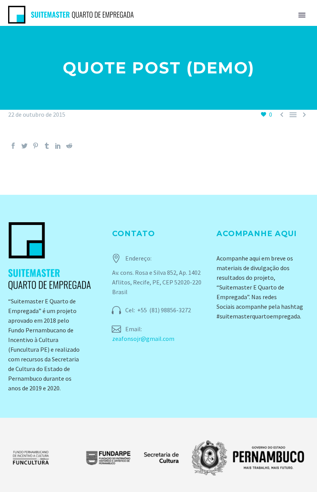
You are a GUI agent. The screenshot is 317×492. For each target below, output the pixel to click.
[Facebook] (13, 146)
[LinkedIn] (58, 146)
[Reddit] (69, 146)
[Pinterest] (35, 146)
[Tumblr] (47, 146)
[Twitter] (24, 146)
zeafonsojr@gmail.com (143, 338)
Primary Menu (302, 15)
